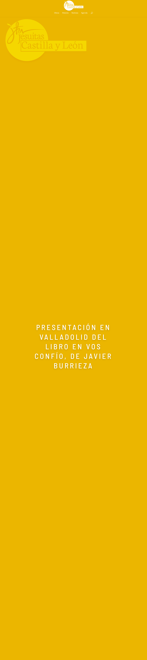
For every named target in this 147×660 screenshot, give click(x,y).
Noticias (75, 13)
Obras (56, 13)
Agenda (84, 13)
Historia (65, 13)
